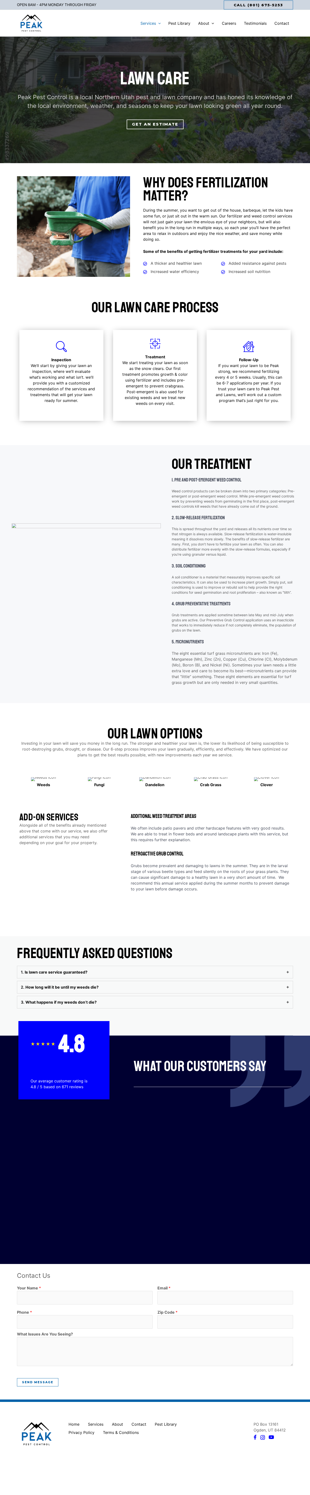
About (203, 23)
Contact (281, 23)
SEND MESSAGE (37, 1382)
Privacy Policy (81, 1432)
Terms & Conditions (121, 1432)
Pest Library (179, 23)
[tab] (155, 972)
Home (74, 1424)
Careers (229, 23)
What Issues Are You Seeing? (45, 1334)
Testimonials (255, 23)
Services (148, 23)
